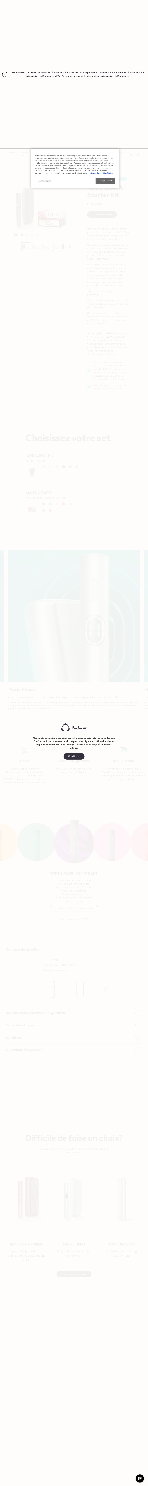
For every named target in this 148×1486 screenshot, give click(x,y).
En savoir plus (44, 181)
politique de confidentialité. (100, 173)
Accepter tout (105, 181)
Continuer (74, 756)
